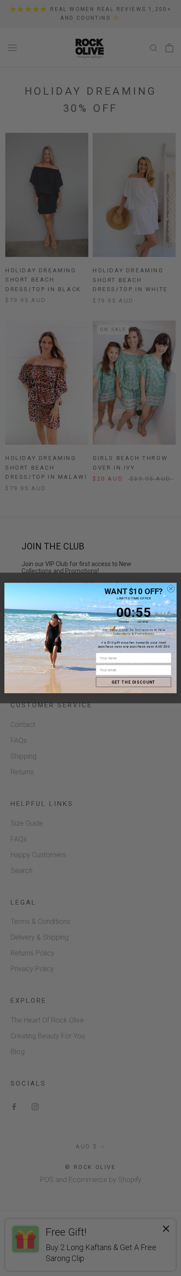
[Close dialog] (171, 588)
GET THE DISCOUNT (134, 682)
